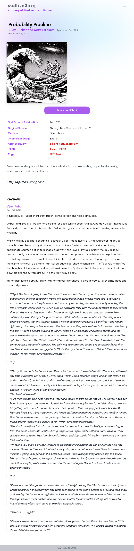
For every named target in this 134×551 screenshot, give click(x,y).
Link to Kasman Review (64, 143)
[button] (124, 6)
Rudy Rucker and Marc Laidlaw (31, 30)
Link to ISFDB (58, 149)
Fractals (55, 153)
